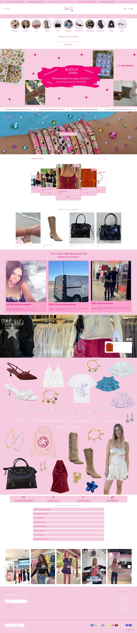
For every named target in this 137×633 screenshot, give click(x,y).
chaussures (64, 16)
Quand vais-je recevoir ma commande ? (42, 509)
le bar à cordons (44, 16)
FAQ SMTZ (121, 606)
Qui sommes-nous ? (123, 604)
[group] (15, 26)
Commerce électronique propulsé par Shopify (19, 628)
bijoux (36, 16)
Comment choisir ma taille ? (40, 522)
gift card (92, 16)
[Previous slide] (100, 158)
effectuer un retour (113, 16)
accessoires (77, 16)
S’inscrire (10, 605)
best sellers (29, 16)
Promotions (85, 16)
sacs (71, 16)
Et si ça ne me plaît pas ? (39, 517)
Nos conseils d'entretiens (125, 601)
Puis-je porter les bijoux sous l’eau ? (41, 539)
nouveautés (21, 16)
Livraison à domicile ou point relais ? (41, 513)
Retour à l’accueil (68, 44)
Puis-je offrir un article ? (39, 534)
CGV (120, 595)
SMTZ (9, 628)
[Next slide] (104, 158)
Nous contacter (122, 610)
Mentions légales (123, 597)
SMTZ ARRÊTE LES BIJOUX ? (68, 134)
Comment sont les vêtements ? (40, 526)
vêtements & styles (55, 16)
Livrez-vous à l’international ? (40, 530)
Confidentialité (122, 599)
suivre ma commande (102, 16)
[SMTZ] (68, 9)
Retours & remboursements (125, 608)
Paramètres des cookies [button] (124, 613)
